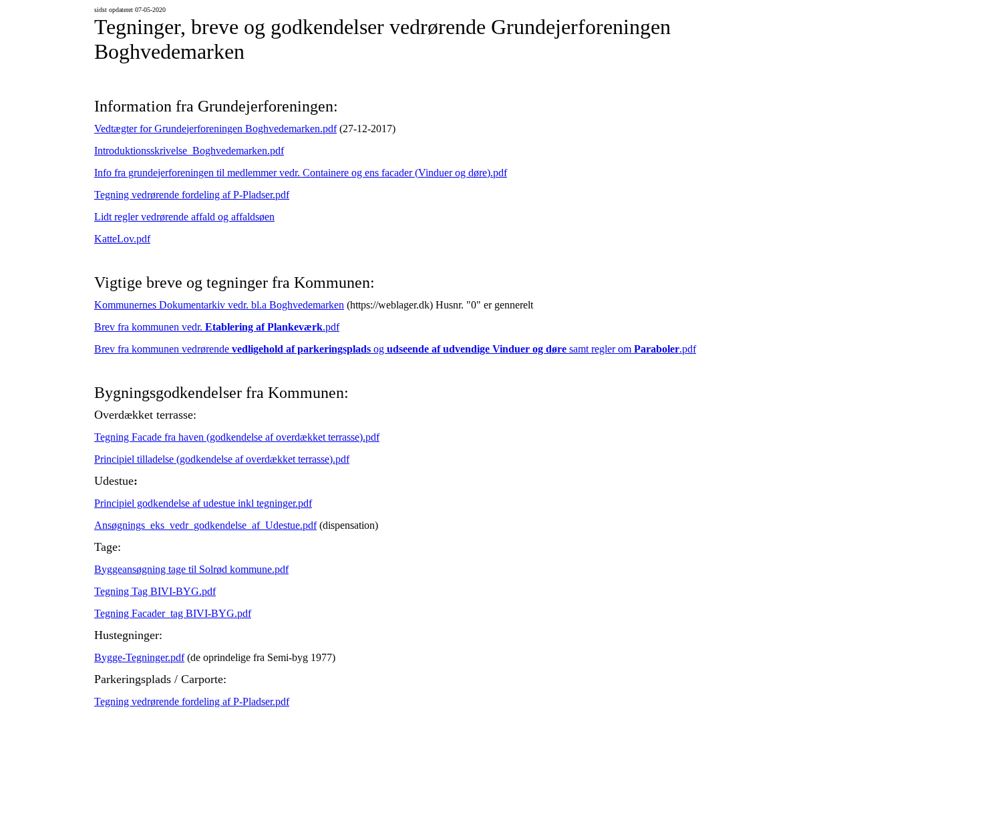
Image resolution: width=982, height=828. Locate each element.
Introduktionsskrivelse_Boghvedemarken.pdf (189, 150)
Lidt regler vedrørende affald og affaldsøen (184, 216)
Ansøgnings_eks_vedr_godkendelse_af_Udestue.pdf (205, 525)
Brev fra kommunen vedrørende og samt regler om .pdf (395, 349)
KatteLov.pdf (122, 238)
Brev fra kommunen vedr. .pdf (216, 327)
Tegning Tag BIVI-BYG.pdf (155, 591)
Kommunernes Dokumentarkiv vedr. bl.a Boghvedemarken (219, 304)
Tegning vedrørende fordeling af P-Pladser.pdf (191, 194)
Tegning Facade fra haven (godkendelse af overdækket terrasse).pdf (236, 437)
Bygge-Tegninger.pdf (139, 657)
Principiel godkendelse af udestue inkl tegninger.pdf (203, 503)
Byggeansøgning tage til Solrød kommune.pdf (191, 569)
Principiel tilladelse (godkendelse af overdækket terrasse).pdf (221, 459)
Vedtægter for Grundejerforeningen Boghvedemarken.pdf (215, 128)
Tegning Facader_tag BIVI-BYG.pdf (172, 613)
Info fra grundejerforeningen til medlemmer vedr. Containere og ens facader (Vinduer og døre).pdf (300, 172)
